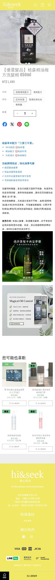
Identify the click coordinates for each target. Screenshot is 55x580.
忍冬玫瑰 (20, 99)
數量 (4, 112)
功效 (4, 92)
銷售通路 (27, 521)
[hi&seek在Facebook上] (24, 538)
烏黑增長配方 (22, 92)
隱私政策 (27, 565)
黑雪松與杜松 (35, 99)
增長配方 (37, 92)
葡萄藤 (19, 104)
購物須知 (18, 565)
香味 (4, 99)
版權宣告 (37, 565)
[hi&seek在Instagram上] (31, 538)
